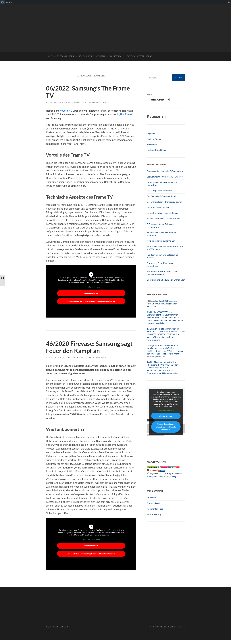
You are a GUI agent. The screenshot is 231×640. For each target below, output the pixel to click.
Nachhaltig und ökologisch (159, 150)
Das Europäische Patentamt (159, 190)
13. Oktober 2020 (55, 357)
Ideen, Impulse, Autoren (92, 56)
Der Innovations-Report (158, 207)
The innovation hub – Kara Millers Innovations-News (162, 272)
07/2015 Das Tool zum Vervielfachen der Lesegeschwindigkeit (165, 321)
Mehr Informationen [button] (91, 287)
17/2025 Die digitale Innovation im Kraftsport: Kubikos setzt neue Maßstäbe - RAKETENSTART (166, 331)
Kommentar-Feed (155, 508)
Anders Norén (167, 627)
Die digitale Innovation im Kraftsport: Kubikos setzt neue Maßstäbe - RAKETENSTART (164, 348)
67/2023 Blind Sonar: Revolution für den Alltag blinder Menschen (162, 304)
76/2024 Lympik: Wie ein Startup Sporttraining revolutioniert (164, 337)
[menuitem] (2, 2)
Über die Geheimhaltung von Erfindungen (166, 279)
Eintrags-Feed (153, 503)
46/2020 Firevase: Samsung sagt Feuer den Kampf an (89, 347)
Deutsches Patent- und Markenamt (163, 213)
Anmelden (151, 497)
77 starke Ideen (65, 56)
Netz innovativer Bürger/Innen (161, 240)
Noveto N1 (65, 110)
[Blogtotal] (152, 470)
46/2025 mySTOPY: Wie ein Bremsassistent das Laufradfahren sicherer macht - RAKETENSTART (162, 315)
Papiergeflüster (154, 139)
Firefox (163, 471)
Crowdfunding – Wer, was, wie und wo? (164, 176)
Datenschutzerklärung (140, 56)
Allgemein (151, 133)
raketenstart (74, 102)
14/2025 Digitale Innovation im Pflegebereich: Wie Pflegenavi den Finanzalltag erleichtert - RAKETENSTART (162, 366)
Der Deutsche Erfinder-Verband (161, 196)
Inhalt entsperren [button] (91, 293)
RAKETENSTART (115, 23)
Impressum (115, 56)
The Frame (126, 114)
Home (49, 56)
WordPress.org (154, 514)
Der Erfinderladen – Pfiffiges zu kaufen (164, 201)
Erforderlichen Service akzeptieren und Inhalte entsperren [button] (91, 301)
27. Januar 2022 (54, 102)
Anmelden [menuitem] (10, 2)
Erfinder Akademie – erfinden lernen (163, 218)
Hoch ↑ (181, 627)
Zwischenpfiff (153, 144)
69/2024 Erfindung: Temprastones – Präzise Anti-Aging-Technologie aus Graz (165, 354)
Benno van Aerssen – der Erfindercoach (165, 171)
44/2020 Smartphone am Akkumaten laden (162, 371)
